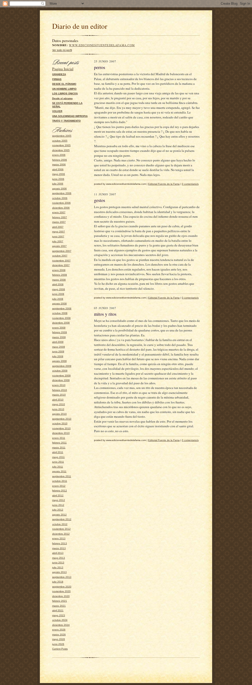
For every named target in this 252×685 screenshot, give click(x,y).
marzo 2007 (59, 222)
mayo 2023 (58, 615)
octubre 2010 (59, 423)
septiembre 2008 (61, 308)
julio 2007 (57, 241)
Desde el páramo (62, 98)
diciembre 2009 (61, 380)
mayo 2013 (58, 558)
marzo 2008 (59, 279)
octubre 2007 (59, 255)
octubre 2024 (59, 620)
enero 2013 (58, 538)
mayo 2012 (58, 500)
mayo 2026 (58, 639)
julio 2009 (57, 356)
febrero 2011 (59, 442)
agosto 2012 (59, 514)
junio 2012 (58, 505)
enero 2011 (58, 438)
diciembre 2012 (61, 533)
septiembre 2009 (61, 366)
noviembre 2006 (61, 202)
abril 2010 (57, 399)
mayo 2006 (58, 174)
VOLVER (57, 111)
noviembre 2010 (61, 428)
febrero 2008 (59, 274)
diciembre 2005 (61, 150)
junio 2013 (58, 562)
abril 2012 (57, 495)
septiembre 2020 (61, 586)
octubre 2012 (59, 524)
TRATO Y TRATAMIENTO (66, 120)
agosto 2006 (59, 188)
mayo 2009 (58, 346)
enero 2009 (58, 327)
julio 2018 (57, 581)
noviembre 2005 (61, 145)
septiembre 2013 (61, 577)
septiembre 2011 (61, 476)
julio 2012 (57, 509)
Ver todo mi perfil (62, 50)
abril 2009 (57, 342)
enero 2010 (58, 385)
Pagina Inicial (62, 68)
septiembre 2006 (61, 193)
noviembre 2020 (61, 591)
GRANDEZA (59, 74)
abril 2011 (57, 452)
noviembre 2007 (61, 260)
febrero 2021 (59, 600)
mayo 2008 (58, 289)
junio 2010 (58, 409)
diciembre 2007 (61, 265)
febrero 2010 (59, 390)
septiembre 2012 (61, 519)
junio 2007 (58, 236)
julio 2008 (57, 299)
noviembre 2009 (61, 375)
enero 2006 (58, 155)
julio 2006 (57, 183)
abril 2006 (57, 169)
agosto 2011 (59, 471)
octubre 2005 (59, 140)
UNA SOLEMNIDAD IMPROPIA (70, 116)
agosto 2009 (59, 361)
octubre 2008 (59, 313)
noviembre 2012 (61, 529)
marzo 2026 (59, 634)
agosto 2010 (59, 414)
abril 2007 (57, 227)
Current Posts (60, 648)
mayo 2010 (58, 404)
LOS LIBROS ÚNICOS (65, 93)
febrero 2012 (59, 490)
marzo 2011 (58, 447)
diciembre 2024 (61, 625)
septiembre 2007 (61, 251)
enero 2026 (58, 629)
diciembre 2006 (61, 207)
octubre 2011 (59, 481)
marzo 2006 (59, 164)
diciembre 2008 (61, 322)
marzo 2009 (59, 337)
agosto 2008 (59, 303)
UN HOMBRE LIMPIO (64, 88)
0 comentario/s (190, 184)
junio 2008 (58, 294)
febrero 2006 (59, 159)
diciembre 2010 (61, 433)
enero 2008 (58, 270)
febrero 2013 (59, 543)
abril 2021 (57, 610)
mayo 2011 (58, 457)
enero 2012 (58, 486)
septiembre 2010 (61, 418)
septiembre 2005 (61, 135)
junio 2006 (58, 179)
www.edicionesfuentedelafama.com (102, 45)
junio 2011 (58, 461)
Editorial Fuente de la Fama (164, 184)
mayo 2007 (58, 231)
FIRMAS (57, 79)
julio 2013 (57, 567)
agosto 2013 (59, 572)
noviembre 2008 (61, 318)
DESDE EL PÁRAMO (64, 84)
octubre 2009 (59, 370)
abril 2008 (57, 284)
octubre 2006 (59, 198)
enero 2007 (58, 212)
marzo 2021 (59, 605)
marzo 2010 (59, 394)
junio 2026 (58, 644)
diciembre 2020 (61, 596)
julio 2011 (57, 466)
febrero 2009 (59, 332)
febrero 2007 (59, 217)
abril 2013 (57, 553)
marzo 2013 (59, 548)
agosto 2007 (59, 246)
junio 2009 (58, 351)
